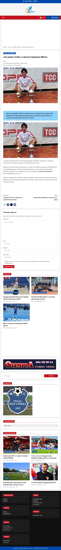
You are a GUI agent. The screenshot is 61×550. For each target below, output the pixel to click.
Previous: (13, 197)
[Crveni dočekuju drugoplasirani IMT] (44, 471)
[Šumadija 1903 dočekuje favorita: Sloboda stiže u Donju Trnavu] (16, 471)
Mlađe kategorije (8, 53)
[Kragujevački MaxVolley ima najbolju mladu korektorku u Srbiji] (16, 286)
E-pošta (5, 248)
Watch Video (54, 17)
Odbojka (16, 292)
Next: (45, 197)
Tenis (14, 53)
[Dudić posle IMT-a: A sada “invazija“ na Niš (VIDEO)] (16, 445)
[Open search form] (44, 17)
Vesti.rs (5, 511)
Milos (4, 61)
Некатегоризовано (9, 451)
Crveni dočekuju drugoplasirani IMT (43, 482)
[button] (3, 17)
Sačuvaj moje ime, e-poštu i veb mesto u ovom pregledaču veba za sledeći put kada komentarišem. (27, 262)
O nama (5, 501)
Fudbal (34, 451)
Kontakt (5, 499)
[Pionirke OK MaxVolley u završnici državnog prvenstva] (44, 286)
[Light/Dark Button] (41, 17)
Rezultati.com (6, 513)
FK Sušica (35, 501)
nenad (4, 460)
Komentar (6, 219)
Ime (4, 241)
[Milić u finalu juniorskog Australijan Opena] (16, 312)
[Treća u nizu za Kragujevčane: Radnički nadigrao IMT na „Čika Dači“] (44, 445)
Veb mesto (6, 254)
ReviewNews (37, 548)
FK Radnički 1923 (37, 499)
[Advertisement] (30, 34)
